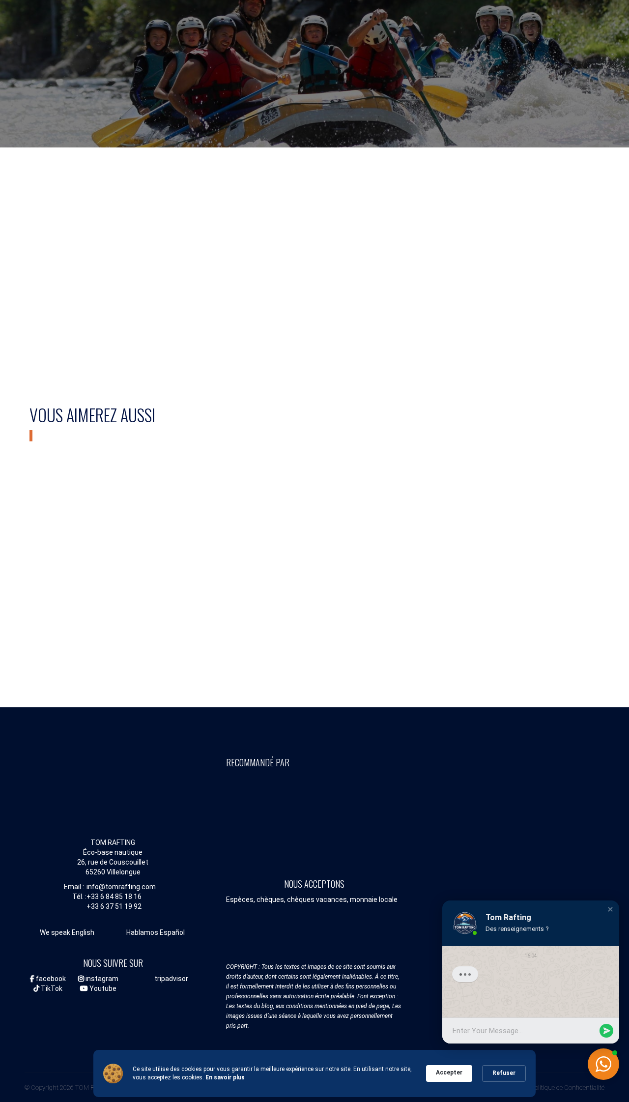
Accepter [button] (449, 1072)
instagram (101, 979)
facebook (50, 979)
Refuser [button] (503, 1073)
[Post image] (97, 218)
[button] (610, 908)
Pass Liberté (387, 296)
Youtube (102, 988)
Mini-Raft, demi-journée (97, 296)
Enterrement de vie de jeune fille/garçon (315, 564)
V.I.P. (546, 549)
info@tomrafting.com (121, 887)
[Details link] (36, 265)
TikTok (50, 988)
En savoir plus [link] (225, 1077)
